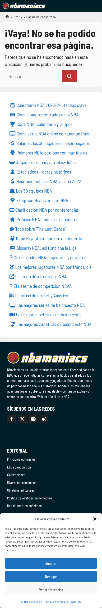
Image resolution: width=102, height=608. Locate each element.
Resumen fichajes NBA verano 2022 (48, 181)
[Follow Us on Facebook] (11, 419)
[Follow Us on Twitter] (22, 419)
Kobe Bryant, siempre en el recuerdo (48, 238)
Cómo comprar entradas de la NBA (47, 114)
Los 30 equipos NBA (33, 191)
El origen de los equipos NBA (40, 276)
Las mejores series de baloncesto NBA (50, 305)
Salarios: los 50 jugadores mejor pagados (52, 143)
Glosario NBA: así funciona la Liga (46, 248)
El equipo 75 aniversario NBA (41, 200)
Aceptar (51, 563)
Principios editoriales (21, 459)
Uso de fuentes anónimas (24, 505)
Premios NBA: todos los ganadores (46, 219)
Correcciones (16, 475)
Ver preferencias (51, 590)
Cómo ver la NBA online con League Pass (52, 133)
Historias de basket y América (41, 295)
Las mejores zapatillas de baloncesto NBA (53, 324)
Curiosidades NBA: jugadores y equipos (49, 257)
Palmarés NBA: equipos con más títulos (51, 152)
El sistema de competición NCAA (42, 286)
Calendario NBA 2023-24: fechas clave (51, 105)
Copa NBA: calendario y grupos (43, 124)
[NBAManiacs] (24, 6)
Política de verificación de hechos (29, 498)
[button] (95, 519)
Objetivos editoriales (21, 490)
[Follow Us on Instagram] (33, 419)
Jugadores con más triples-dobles (46, 162)
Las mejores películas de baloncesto (48, 314)
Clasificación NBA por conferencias (46, 210)
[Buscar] (69, 76)
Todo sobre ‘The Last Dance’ (40, 229)
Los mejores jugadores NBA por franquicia (53, 267)
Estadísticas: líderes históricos (43, 171)
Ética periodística (19, 467)
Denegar (51, 576)
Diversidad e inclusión (22, 482)
